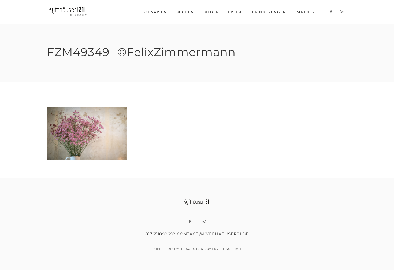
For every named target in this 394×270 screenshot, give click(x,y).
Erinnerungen (269, 12)
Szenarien (155, 12)
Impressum (163, 249)
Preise (235, 12)
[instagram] (341, 11)
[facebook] (331, 11)
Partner (305, 12)
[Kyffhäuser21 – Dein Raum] (67, 11)
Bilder (211, 12)
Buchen (185, 12)
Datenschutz (187, 249)
